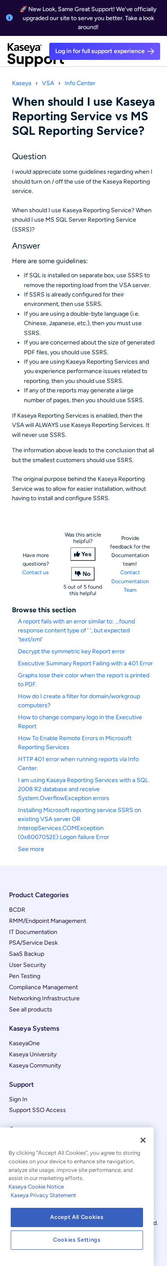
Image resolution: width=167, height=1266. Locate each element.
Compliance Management (43, 987)
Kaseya (21, 83)
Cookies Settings (77, 1239)
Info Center (80, 83)
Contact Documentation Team (130, 581)
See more (31, 849)
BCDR (17, 909)
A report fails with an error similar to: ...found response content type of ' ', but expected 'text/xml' (76, 630)
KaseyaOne (24, 1043)
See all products (30, 1009)
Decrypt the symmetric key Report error (71, 651)
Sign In (18, 1099)
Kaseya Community (35, 1065)
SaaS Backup (26, 954)
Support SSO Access (37, 1110)
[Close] (143, 1140)
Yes (86, 554)
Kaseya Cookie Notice (36, 1186)
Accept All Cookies (76, 1217)
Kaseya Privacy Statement (43, 1195)
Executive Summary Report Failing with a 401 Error (85, 663)
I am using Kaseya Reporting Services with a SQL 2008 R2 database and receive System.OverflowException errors (83, 789)
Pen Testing (24, 976)
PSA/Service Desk (33, 942)
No (87, 573)
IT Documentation (33, 932)
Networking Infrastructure (44, 998)
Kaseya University (33, 1054)
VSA (48, 83)
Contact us (35, 572)
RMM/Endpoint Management (47, 921)
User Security (27, 965)
